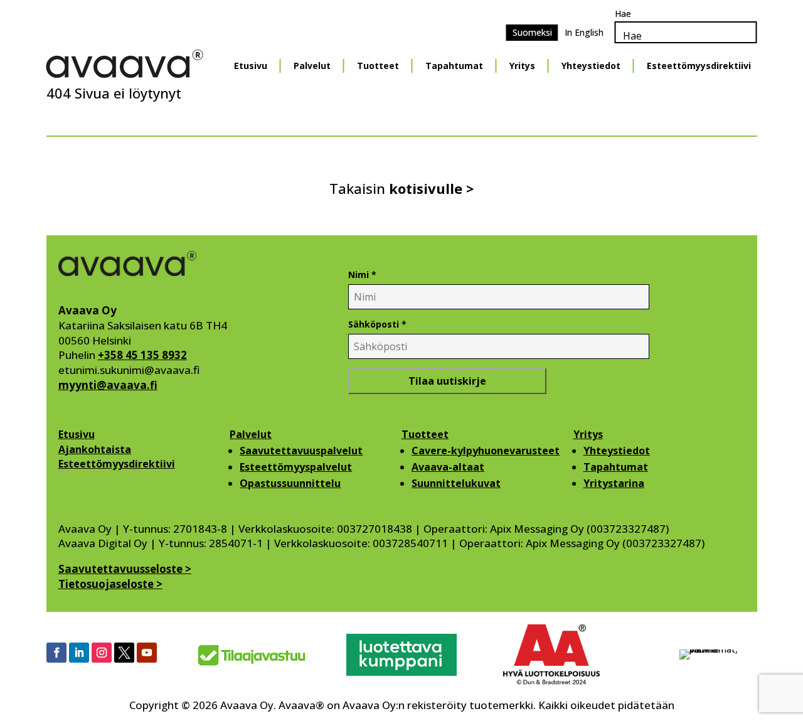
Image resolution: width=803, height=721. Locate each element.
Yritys (522, 66)
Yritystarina (613, 483)
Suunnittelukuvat (456, 483)
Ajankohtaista (94, 449)
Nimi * (362, 274)
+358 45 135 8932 (142, 355)
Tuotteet (378, 66)
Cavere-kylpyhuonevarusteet (486, 450)
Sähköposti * (377, 324)
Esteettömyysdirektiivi (699, 66)
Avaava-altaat (448, 467)
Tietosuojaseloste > (110, 584)
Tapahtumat (454, 66)
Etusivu (250, 66)
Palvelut (312, 66)
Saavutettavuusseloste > (124, 569)
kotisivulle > (431, 188)
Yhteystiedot (590, 66)
